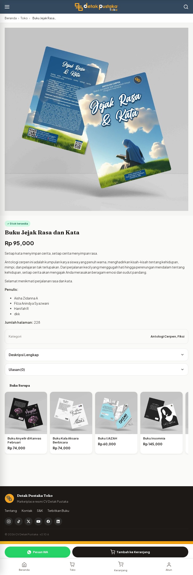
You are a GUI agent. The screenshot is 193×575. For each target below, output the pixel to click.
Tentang (11, 511)
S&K (40, 511)
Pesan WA (40, 552)
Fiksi (180, 336)
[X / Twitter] (28, 521)
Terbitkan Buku (58, 511)
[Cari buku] (186, 7)
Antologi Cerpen (163, 336)
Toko (24, 18)
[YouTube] (38, 521)
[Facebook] (48, 521)
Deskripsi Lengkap (24, 355)
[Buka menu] (7, 7)
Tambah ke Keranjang (133, 552)
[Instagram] (9, 521)
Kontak (27, 511)
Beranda (11, 18)
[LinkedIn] (58, 521)
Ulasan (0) (17, 369)
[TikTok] (19, 521)
